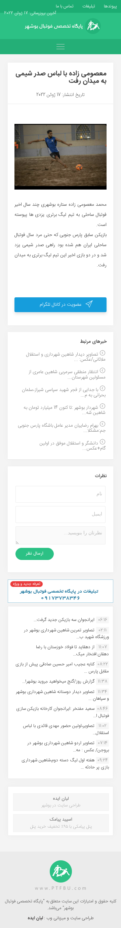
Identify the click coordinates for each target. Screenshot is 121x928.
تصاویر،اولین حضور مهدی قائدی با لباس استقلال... (66, 729)
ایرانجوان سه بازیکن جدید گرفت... (64, 620)
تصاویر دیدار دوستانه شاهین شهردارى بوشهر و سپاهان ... (62, 695)
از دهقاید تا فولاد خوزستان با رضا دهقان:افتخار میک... (72, 650)
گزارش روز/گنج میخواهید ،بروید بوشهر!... (58, 681)
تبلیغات (88, 6)
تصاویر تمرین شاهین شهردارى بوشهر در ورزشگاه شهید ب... (66, 634)
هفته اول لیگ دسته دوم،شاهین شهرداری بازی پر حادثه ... (65, 764)
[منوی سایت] (60, 46)
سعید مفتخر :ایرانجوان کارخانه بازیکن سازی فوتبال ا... (62, 712)
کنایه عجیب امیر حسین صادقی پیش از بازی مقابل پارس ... (62, 668)
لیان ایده (36, 918)
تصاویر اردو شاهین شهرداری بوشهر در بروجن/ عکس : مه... (68, 746)
